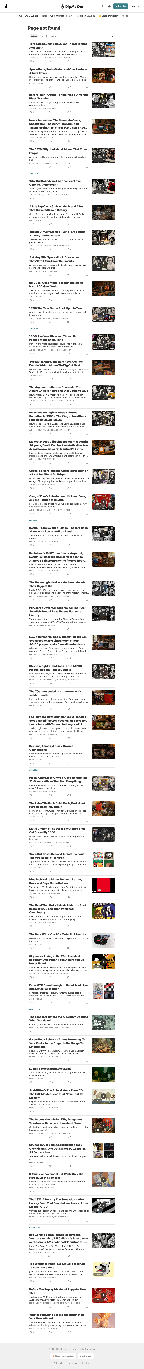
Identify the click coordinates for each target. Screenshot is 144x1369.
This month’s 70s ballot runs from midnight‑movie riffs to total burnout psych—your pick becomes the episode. (57, 292)
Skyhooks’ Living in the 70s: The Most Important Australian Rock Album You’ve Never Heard (56, 960)
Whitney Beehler (66, 401)
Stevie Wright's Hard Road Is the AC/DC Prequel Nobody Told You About (55, 667)
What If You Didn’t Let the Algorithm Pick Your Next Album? (56, 1316)
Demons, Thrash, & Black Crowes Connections (51, 747)
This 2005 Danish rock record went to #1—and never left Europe (56, 537)
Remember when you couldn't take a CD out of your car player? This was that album (56, 786)
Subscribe (121, 6)
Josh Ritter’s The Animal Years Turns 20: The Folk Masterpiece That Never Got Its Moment (56, 1094)
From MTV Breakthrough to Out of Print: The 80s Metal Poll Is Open (58, 987)
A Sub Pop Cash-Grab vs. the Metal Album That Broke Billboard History (57, 208)
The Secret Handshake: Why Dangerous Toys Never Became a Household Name (55, 1121)
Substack (58, 1363)
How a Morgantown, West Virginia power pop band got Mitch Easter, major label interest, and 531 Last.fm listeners (57, 396)
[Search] (103, 6)
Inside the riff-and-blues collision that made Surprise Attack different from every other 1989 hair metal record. (58, 53)
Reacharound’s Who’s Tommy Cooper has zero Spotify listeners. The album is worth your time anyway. (55, 918)
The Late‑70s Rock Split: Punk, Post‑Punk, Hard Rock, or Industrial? (57, 805)
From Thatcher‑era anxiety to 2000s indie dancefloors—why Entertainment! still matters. (58, 505)
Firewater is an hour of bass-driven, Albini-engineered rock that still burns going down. (57, 1183)
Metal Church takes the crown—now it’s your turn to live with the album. (59, 939)
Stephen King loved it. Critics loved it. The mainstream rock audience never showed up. (57, 1103)
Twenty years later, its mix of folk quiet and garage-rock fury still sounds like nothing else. (58, 190)
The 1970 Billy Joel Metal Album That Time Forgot (58, 151)
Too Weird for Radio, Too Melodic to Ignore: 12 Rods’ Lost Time (57, 1265)
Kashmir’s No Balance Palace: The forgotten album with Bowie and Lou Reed (58, 529)
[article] (72, 52)
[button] (18, 16)
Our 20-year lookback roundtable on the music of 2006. (56, 1024)
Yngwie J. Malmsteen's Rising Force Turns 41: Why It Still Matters (57, 233)
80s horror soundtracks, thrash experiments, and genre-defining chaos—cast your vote (56, 755)
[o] (103, 49)
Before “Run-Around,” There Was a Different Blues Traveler (58, 96)
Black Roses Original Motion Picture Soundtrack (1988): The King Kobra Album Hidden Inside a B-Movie (57, 416)
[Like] (31, 1256)
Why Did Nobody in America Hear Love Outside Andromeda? (55, 182)
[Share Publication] (109, 6)
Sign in (135, 6)
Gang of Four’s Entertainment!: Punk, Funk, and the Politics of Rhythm (57, 498)
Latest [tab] (34, 36)
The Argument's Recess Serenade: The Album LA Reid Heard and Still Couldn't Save (58, 389)
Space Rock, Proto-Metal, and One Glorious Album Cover (58, 71)
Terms (75, 1349)
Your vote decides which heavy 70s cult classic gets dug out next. (58, 1157)
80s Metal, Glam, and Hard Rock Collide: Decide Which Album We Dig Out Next (56, 363)
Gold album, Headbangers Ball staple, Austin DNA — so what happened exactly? (58, 1128)
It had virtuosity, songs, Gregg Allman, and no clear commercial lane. (54, 104)
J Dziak (40, 58)
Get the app (86, 1356)
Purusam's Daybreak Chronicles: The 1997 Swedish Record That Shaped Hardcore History (57, 611)
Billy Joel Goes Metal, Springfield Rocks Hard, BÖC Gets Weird (56, 284)
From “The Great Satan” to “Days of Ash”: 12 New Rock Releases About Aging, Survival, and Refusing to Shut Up (56, 1247)
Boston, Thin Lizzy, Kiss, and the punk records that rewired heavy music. (57, 313)
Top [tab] (41, 36)
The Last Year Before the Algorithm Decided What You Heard (58, 1018)
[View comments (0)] (51, 141)
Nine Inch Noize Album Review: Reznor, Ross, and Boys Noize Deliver (55, 881)
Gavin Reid (62, 195)
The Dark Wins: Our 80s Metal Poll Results (57, 934)
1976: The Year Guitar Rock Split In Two (55, 308)
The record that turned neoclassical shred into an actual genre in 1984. (56, 241)
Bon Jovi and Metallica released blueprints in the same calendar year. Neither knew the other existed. (55, 345)
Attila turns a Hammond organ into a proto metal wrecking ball (57, 158)
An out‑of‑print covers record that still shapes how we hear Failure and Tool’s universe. (57, 266)
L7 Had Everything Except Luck (50, 1068)
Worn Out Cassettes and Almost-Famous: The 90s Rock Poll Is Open (57, 855)
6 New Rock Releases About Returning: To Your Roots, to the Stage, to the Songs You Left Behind (57, 1043)
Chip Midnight (65, 58)
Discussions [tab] (51, 36)
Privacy (67, 1349)
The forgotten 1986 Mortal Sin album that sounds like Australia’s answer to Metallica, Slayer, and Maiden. (55, 1298)
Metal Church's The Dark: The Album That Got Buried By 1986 (57, 830)
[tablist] (43, 36)
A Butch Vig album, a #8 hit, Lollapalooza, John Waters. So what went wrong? (57, 1074)
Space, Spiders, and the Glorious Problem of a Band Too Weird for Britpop (58, 472)
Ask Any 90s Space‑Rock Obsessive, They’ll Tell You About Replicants (54, 259)
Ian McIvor (55, 893)
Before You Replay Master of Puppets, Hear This (57, 1291)
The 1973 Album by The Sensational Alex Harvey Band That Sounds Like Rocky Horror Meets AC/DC (58, 1203)
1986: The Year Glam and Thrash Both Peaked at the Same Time (54, 338)
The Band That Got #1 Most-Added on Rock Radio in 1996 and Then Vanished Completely (58, 909)
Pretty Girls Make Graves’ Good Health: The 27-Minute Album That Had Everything (58, 779)
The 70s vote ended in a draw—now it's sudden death (55, 693)
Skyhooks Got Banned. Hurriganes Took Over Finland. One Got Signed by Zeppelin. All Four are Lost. (57, 1148)
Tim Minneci (49, 58)
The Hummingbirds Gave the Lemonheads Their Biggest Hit (57, 584)
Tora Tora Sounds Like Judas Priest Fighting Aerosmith (58, 45)
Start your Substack (64, 1356)
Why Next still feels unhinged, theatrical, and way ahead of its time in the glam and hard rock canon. (59, 1212)
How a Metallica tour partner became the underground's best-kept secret (56, 837)
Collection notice (87, 1349)
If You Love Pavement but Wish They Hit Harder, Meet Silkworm (56, 1175)
